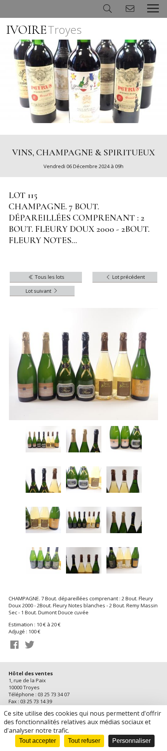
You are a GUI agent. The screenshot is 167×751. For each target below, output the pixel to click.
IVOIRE (44, 29)
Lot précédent (128, 276)
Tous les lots (49, 276)
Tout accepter (37, 740)
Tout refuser (84, 740)
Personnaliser (131, 740)
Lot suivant (39, 290)
